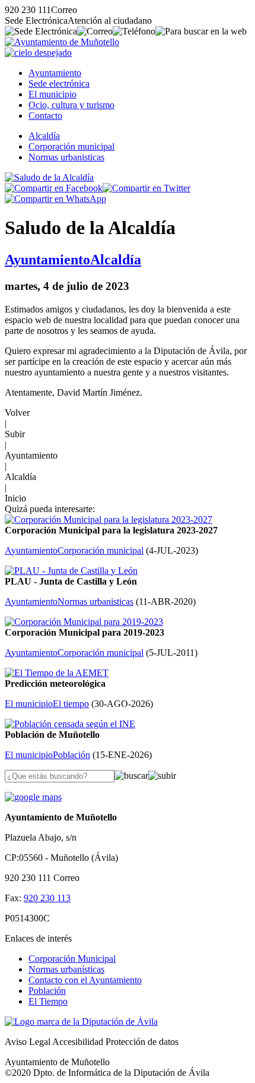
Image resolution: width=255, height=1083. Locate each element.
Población (47, 991)
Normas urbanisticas (66, 157)
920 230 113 (47, 898)
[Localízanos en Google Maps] (33, 797)
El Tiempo (48, 1001)
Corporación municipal (71, 146)
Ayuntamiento (54, 73)
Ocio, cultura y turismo (71, 105)
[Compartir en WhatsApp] (55, 199)
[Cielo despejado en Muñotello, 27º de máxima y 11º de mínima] (38, 53)
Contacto (45, 115)
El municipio (52, 94)
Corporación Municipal (72, 958)
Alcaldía (44, 136)
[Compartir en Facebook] (54, 188)
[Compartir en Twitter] (146, 188)
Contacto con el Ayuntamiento (85, 980)
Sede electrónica (59, 83)
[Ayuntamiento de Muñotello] (62, 42)
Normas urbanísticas (66, 969)
